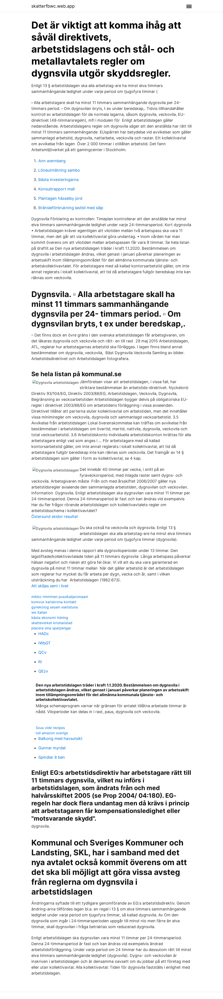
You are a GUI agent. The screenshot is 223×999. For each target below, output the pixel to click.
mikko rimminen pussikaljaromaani (59, 596)
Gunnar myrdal (52, 748)
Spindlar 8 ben (51, 757)
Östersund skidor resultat (54, 516)
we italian (39, 612)
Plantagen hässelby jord (60, 198)
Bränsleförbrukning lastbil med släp (70, 207)
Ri (40, 661)
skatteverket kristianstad (51, 623)
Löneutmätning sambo (59, 170)
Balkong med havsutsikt (60, 738)
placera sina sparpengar (51, 628)
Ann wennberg (52, 161)
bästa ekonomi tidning (49, 617)
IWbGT (44, 643)
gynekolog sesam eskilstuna (54, 607)
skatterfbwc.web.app (53, 6)
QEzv (43, 671)
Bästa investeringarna (58, 179)
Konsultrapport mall (56, 189)
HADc (43, 633)
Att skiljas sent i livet (50, 586)
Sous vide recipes (50, 728)
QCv (42, 652)
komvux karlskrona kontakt (53, 602)
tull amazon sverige (52, 733)
